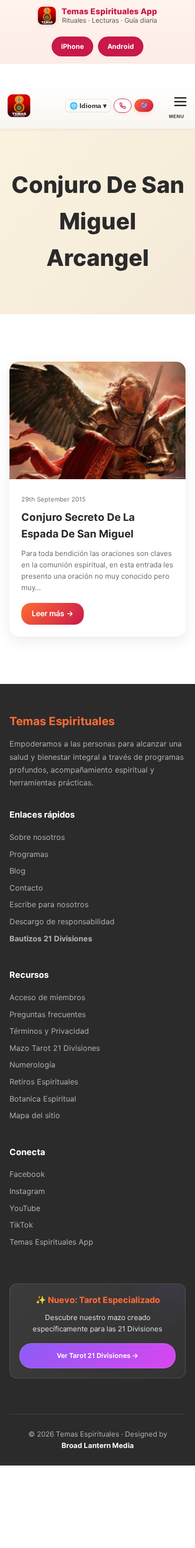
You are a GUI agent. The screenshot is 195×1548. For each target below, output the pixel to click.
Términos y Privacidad (49, 1031)
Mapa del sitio (34, 1115)
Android (120, 46)
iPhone (72, 46)
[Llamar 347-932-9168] (123, 106)
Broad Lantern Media (98, 1445)
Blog (17, 870)
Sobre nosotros (37, 837)
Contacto (26, 887)
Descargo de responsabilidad (62, 921)
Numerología (32, 1064)
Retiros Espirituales (43, 1081)
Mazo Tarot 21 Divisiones (54, 1048)
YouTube (24, 1208)
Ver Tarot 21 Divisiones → (97, 1355)
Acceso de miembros (47, 997)
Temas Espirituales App (51, 1242)
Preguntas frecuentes (47, 1014)
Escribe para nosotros (49, 904)
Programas (28, 854)
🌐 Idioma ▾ (88, 105)
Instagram (27, 1191)
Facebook (27, 1174)
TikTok (21, 1224)
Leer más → (52, 613)
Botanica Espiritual (42, 1098)
